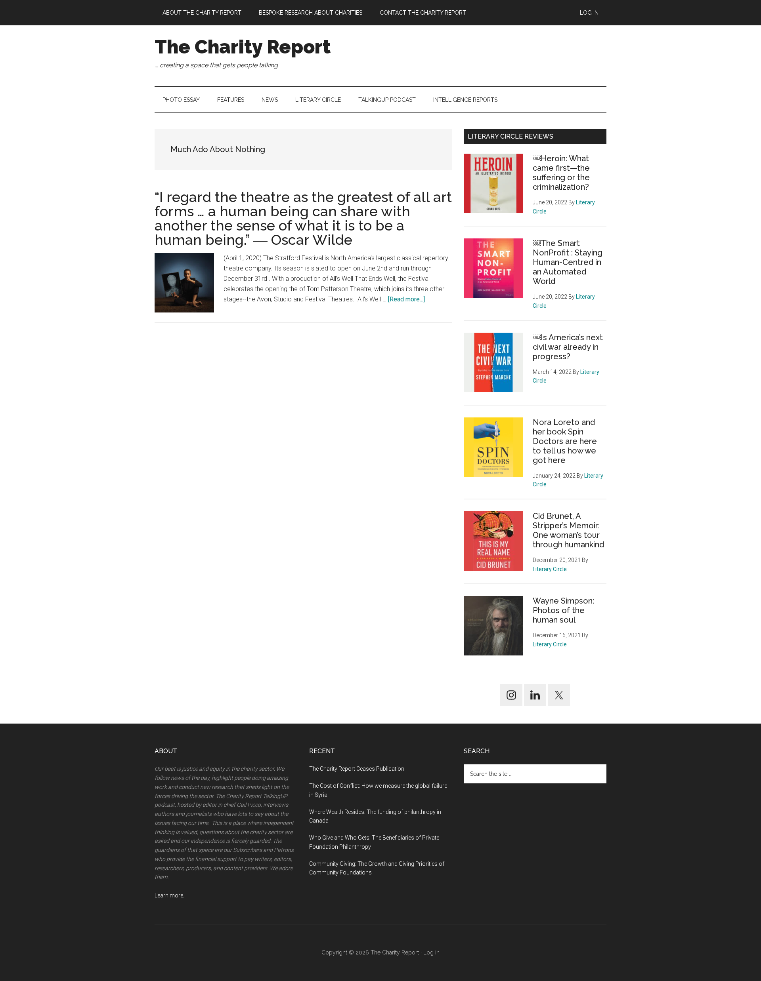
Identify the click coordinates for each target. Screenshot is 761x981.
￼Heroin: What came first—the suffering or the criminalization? (561, 173)
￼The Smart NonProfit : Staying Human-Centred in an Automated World (567, 262)
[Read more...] (406, 299)
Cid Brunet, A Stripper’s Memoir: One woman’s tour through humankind (568, 530)
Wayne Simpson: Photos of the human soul (563, 610)
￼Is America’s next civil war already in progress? (568, 347)
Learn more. (169, 895)
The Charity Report (243, 47)
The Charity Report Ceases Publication (357, 769)
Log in (431, 952)
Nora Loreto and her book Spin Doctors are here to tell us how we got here (565, 441)
